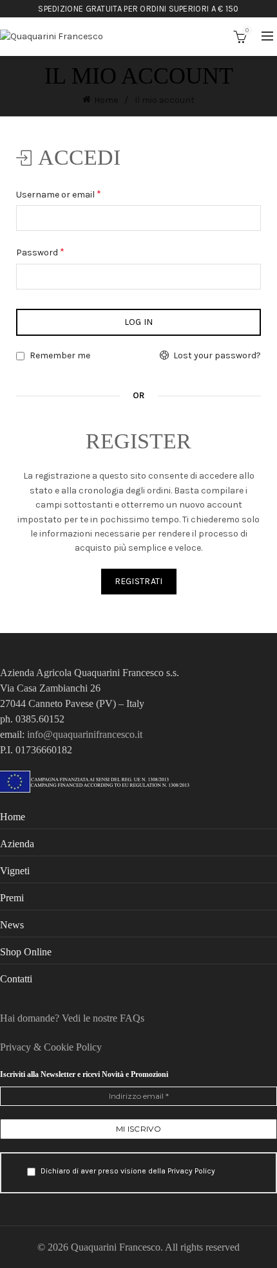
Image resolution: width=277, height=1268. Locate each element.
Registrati (139, 581)
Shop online (26, 951)
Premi (12, 897)
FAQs (132, 1018)
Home (106, 100)
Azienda (17, 843)
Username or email (78, 193)
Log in (138, 322)
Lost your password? (217, 355)
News (12, 924)
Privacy (16, 1047)
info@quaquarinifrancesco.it (84, 734)
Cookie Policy (73, 1047)
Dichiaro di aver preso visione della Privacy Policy (127, 1170)
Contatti (16, 978)
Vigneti (15, 870)
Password (59, 251)
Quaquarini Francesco (115, 1247)
